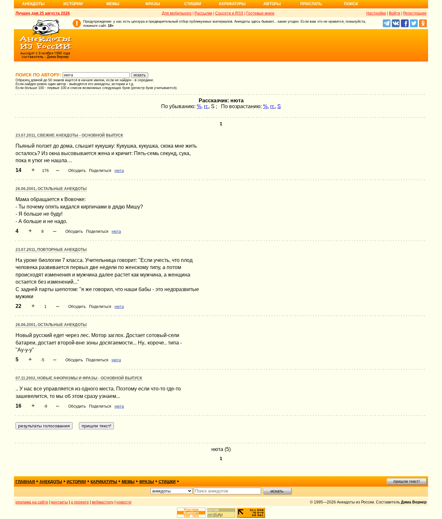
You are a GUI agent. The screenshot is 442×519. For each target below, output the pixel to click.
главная (25, 482)
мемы (128, 482)
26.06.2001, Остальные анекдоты (51, 188)
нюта (119, 170)
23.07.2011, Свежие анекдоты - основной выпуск (69, 135)
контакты (59, 502)
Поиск (351, 4)
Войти (394, 13)
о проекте (80, 502)
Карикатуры (232, 4)
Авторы (272, 4)
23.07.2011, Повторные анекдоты (51, 249)
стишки (167, 482)
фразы (146, 482)
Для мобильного (177, 13)
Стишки (192, 4)
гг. (206, 106)
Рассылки (203, 13)
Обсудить (77, 170)
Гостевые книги (260, 13)
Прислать (311, 4)
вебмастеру (103, 502)
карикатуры (104, 482)
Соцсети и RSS (229, 13)
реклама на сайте (32, 502)
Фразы (152, 4)
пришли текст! (406, 481)
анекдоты (50, 482)
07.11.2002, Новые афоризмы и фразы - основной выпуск (79, 378)
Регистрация (414, 13)
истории (76, 482)
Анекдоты (33, 4)
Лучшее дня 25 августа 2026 (43, 13)
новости (123, 502)
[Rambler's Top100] (191, 513)
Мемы (112, 4)
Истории (73, 4)
